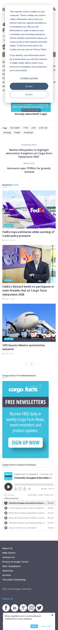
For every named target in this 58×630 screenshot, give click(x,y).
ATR (34, 128)
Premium (28, 132)
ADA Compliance (11, 566)
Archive (6, 575)
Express (9, 225)
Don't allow (47, 626)
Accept (29, 86)
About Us (7, 548)
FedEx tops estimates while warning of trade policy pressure (28, 234)
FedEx (17, 132)
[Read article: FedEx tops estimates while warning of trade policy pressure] (29, 209)
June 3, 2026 (9, 353)
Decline (29, 94)
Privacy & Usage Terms (15, 561)
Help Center (8, 552)
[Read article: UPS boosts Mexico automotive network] (29, 323)
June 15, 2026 (9, 299)
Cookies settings (29, 78)
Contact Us (8, 557)
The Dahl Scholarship (14, 579)
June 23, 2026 (9, 240)
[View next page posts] (32, 364)
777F (25, 128)
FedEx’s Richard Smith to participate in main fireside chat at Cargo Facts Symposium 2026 (28, 290)
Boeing (7, 132)
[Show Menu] (3, 9)
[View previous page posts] (26, 364)
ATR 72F (43, 128)
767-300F (15, 128)
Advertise (7, 570)
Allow (34, 626)
